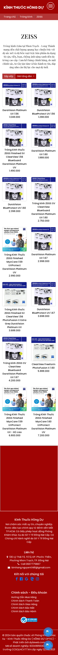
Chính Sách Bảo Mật (23, 608)
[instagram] (38, 579)
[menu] (50, 6)
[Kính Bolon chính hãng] (42, 579)
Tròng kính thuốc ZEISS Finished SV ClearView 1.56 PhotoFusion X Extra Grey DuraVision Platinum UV (14, 318)
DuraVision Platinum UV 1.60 (44, 152)
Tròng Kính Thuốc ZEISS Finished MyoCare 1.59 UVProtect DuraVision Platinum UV (15, 263)
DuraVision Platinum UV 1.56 (15, 112)
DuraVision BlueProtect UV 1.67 (43, 311)
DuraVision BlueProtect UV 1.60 (14, 206)
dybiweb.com (37, 642)
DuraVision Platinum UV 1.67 (44, 256)
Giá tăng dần (25, 76)
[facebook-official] (22, 579)
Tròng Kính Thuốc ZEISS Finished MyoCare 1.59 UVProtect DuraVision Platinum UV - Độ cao (15, 423)
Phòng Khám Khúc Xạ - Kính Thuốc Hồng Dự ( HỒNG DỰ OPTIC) (29, 637)
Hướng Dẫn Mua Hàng (23, 597)
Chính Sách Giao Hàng (24, 604)
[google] (27, 579)
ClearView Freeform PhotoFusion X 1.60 (43, 366)
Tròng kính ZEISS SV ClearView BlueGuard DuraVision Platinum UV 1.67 (15, 370)
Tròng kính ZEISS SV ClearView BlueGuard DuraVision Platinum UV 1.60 (44, 210)
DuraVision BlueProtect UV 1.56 (43, 112)
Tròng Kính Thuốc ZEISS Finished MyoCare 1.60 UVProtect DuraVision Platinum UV (44, 423)
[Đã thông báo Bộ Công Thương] (29, 620)
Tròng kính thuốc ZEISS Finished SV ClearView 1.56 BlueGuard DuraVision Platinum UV (15, 158)
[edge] (33, 579)
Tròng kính (26, 16)
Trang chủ (10, 16)
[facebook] (18, 579)
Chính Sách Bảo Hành (23, 611)
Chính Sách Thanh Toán (25, 600)
